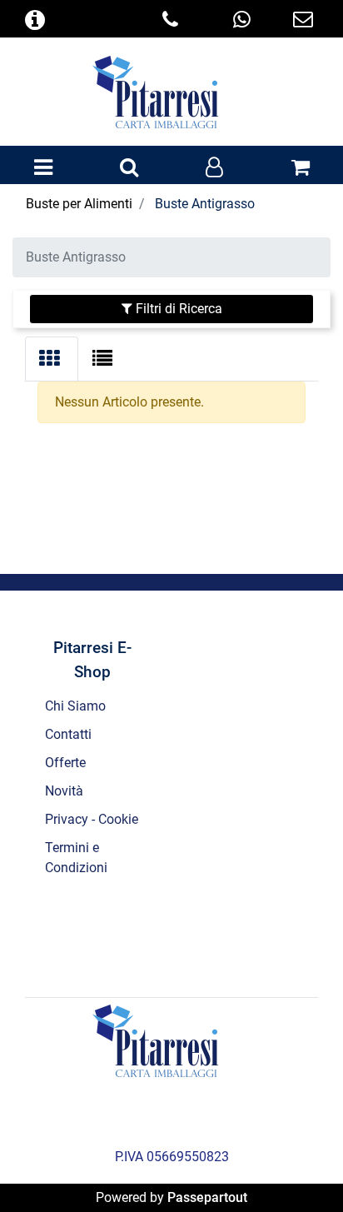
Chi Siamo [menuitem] (75, 706)
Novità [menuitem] (64, 791)
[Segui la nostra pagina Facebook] (105, 935)
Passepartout (207, 1197)
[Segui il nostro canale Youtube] (239, 935)
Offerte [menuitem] (65, 763)
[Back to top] (296, 1165)
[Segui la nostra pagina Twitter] (150, 935)
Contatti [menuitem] (68, 734)
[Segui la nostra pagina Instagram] (195, 935)
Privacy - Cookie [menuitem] (91, 819)
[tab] (51, 359)
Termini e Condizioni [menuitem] (76, 857)
